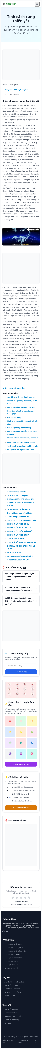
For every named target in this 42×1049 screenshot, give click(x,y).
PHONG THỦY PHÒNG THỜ (18, 535)
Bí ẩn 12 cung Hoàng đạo (13, 388)
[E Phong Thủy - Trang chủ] (9, 4)
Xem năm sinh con (11, 1013)
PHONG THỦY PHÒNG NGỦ (18, 524)
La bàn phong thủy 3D (13, 992)
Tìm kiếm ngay (22, 672)
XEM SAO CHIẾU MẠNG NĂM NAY (20, 499)
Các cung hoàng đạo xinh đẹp (19, 428)
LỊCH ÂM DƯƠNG (14, 552)
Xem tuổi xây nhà (11, 985)
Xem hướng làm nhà (12, 989)
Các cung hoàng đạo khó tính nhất (21, 407)
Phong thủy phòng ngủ (13, 944)
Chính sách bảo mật (7, 1041)
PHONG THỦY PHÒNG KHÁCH (19, 528)
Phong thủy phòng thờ (13, 958)
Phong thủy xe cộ (11, 961)
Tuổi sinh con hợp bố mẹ (13, 1016)
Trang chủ (8, 90)
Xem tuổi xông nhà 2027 (17, 492)
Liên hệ (36, 1041)
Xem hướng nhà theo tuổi (18, 517)
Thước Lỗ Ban (9, 996)
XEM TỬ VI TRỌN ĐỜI (15, 539)
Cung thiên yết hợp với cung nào (20, 450)
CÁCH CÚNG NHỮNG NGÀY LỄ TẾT (20, 556)
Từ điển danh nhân (11, 968)
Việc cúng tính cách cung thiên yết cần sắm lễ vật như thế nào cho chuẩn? (19, 576)
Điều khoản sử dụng (23, 1041)
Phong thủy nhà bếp (12, 954)
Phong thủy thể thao (12, 965)
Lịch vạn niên (9, 1023)
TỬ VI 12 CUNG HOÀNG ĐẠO (18, 509)
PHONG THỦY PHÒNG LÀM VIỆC (20, 531)
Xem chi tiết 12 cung (22, 764)
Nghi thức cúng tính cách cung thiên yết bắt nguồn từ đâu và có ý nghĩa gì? (19, 601)
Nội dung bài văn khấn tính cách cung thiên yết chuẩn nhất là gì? (18, 588)
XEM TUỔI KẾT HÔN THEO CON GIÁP (21, 542)
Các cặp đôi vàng (14, 417)
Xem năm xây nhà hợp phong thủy (21, 520)
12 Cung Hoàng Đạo (21, 90)
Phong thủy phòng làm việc (15, 951)
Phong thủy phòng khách (14, 947)
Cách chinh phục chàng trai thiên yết (22, 446)
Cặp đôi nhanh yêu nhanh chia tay (21, 397)
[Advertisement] (21, 845)
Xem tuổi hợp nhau (11, 1009)
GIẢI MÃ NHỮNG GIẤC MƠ (18, 560)
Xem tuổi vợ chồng (11, 1020)
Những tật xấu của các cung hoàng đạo (23, 438)
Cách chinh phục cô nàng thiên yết (21, 442)
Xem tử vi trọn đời (22, 807)
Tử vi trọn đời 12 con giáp (17, 495)
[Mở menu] (37, 4)
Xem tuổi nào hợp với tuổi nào (19, 513)
